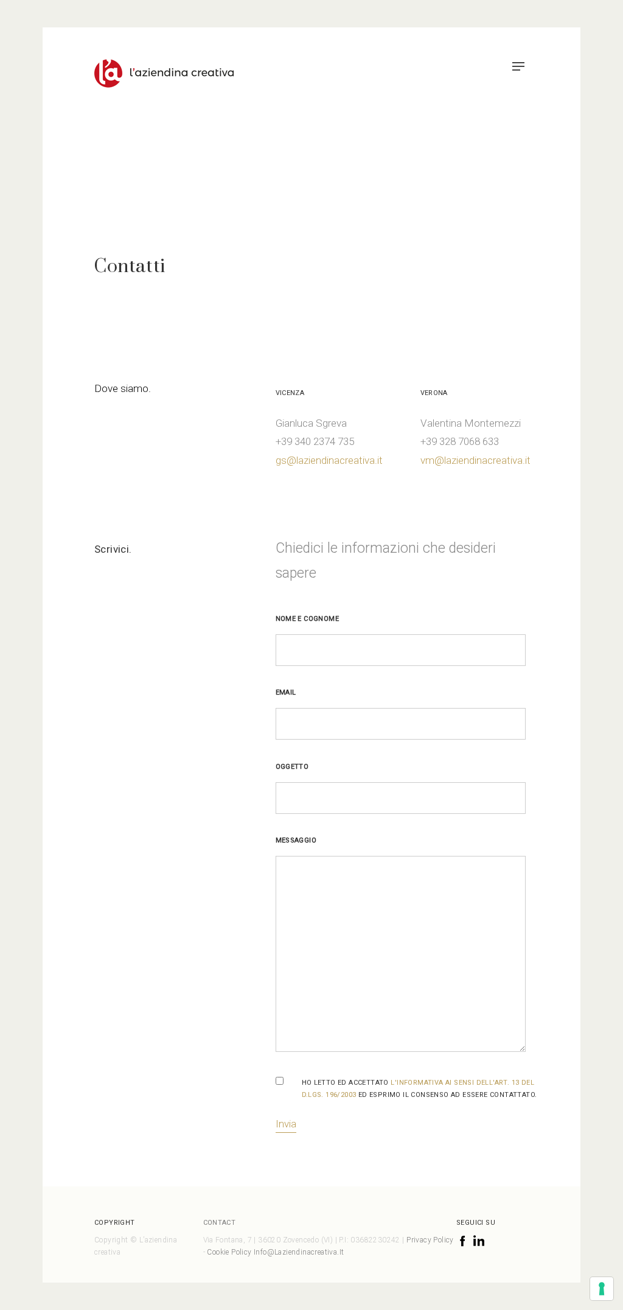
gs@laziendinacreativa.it (329, 460)
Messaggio (296, 840)
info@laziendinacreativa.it (299, 1252)
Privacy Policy (430, 1240)
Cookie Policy (230, 1252)
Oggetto (292, 767)
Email (286, 692)
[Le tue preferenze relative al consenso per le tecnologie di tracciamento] (601, 1288)
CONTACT (219, 1223)
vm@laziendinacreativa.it (475, 460)
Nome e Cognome (307, 619)
